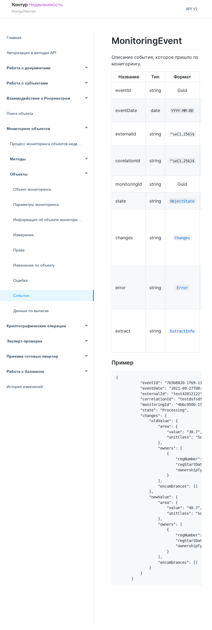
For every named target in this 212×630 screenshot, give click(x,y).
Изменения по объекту (34, 265)
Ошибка (20, 280)
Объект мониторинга (32, 189)
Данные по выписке (31, 311)
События (21, 295)
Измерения (23, 235)
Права (19, 250)
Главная (14, 37)
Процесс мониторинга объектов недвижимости (52, 144)
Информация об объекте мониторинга (48, 219)
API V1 (192, 9)
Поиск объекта (20, 113)
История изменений (25, 386)
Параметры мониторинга (36, 204)
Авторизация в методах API (31, 52)
